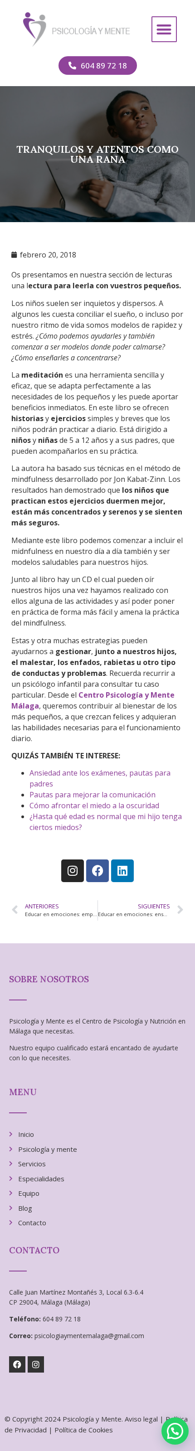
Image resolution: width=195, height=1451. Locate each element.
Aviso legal (141, 1418)
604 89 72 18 (62, 1319)
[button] (164, 29)
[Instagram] (72, 870)
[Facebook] (97, 870)
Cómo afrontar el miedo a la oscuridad (94, 805)
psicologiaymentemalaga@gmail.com (89, 1335)
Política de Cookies (83, 1429)
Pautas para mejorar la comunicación (92, 795)
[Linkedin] (122, 870)
